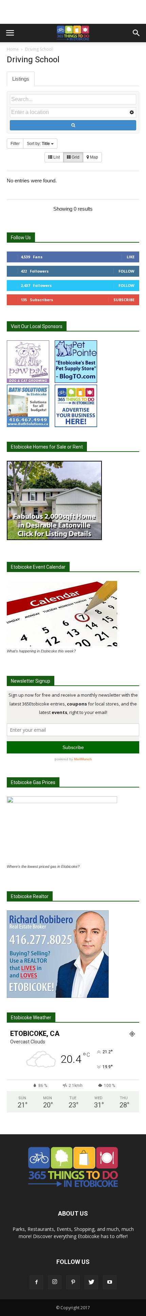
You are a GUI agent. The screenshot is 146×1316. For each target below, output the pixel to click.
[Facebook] (36, 1282)
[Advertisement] (73, 11)
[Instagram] (54, 1282)
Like (130, 256)
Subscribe (123, 299)
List (56, 157)
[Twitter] (91, 1282)
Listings (20, 79)
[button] (136, 33)
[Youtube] (109, 1282)
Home (13, 49)
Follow (126, 271)
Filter (15, 143)
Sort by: (38, 143)
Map (93, 157)
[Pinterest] (73, 1282)
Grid (75, 157)
